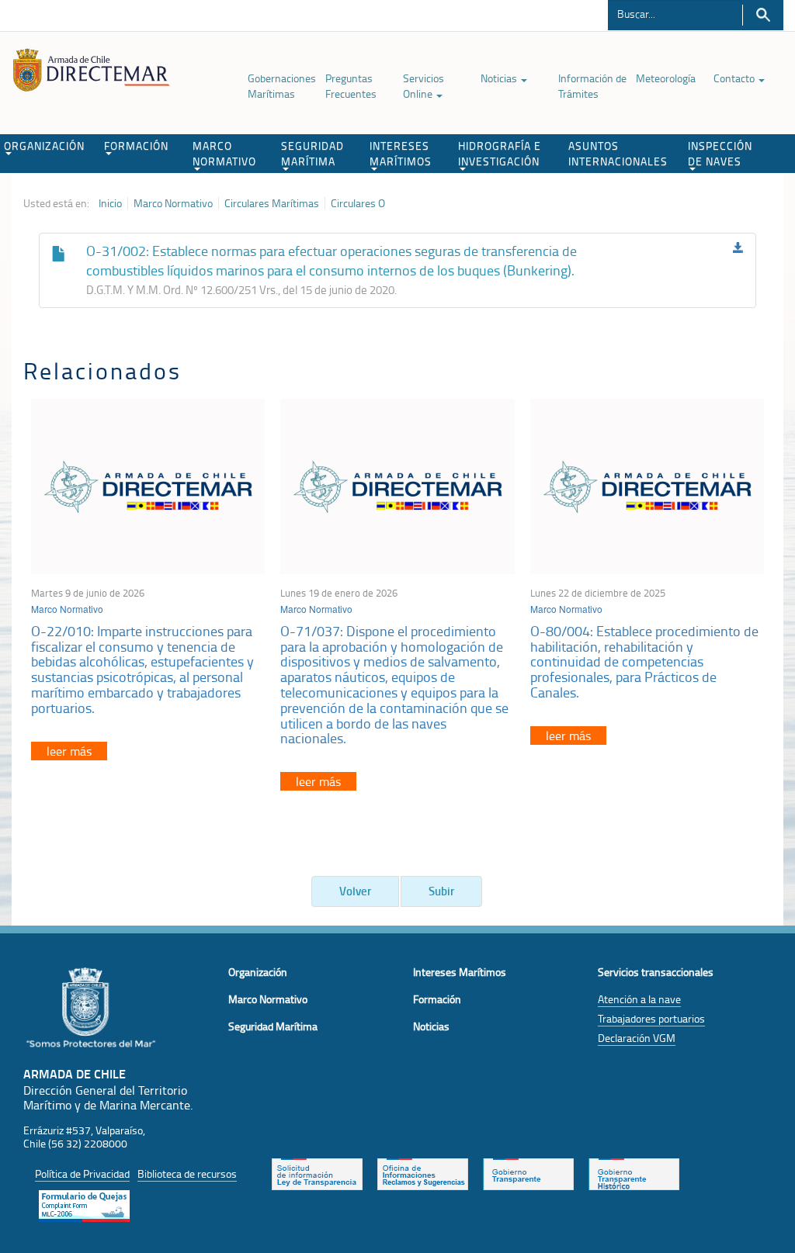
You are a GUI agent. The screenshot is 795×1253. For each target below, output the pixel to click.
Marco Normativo (173, 203)
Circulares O (358, 203)
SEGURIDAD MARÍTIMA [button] (312, 153)
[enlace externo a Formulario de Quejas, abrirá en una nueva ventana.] (84, 1204)
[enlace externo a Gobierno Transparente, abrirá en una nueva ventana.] (528, 1172)
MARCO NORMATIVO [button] (224, 153)
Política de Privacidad (82, 1173)
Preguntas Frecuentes (351, 86)
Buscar (762, 15)
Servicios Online (423, 86)
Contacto (735, 78)
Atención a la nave (639, 999)
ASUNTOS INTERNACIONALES (618, 153)
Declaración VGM (636, 1037)
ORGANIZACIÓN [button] (44, 145)
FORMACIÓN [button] (136, 145)
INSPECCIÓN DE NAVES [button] (720, 153)
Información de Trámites (592, 86)
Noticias (500, 78)
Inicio (110, 203)
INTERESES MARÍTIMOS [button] (401, 153)
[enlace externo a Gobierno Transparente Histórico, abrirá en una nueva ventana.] (633, 1172)
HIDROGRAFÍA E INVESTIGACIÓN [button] (499, 153)
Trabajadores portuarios (651, 1018)
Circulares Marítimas (271, 203)
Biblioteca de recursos (187, 1173)
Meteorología (666, 78)
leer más (69, 751)
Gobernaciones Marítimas (282, 86)
